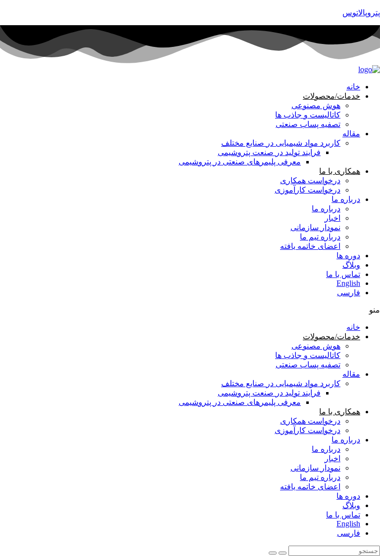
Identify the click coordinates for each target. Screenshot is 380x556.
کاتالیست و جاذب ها (307, 115)
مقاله (351, 133)
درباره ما (346, 199)
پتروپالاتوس (361, 12)
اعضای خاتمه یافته (310, 246)
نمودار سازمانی (315, 227)
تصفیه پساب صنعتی (308, 124)
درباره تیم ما (320, 237)
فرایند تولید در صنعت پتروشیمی (269, 152)
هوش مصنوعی (315, 105)
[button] (190, 310)
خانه (353, 86)
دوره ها (348, 255)
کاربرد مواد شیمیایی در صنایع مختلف (280, 143)
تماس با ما (343, 274)
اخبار (332, 218)
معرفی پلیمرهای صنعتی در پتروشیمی (240, 162)
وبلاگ (351, 265)
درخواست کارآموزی (307, 190)
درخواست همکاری (310, 180)
